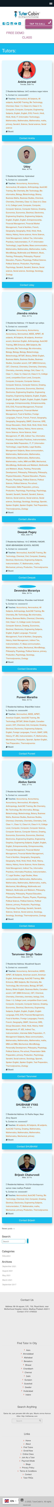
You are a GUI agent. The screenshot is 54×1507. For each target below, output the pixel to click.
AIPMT (38, 333)
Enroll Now (28, 1450)
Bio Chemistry (19, 190)
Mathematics (11, 120)
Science (24, 124)
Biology (19, 194)
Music (41, 252)
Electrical (30, 212)
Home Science (38, 234)
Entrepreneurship (34, 220)
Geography (10, 230)
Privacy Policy (28, 1467)
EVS (30, 113)
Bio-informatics (35, 348)
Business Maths (12, 198)
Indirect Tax (28, 238)
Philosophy (18, 256)
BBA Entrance (19, 344)
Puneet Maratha (27, 697)
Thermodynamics (13, 508)
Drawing (42, 209)
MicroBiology (11, 252)
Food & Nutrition (24, 227)
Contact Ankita (27, 138)
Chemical (10, 106)
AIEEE (31, 333)
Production (24, 263)
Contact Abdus (27, 925)
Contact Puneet (27, 753)
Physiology (27, 260)
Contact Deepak (27, 577)
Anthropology (33, 187)
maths (43, 120)
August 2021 (7, 1270)
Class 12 (28, 201)
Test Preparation (40, 505)
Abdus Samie (27, 782)
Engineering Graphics (15, 216)
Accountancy (21, 183)
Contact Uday (27, 284)
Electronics (39, 212)
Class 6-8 (27, 106)
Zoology (9, 274)
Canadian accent (20, 363)
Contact (28, 1474)
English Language (20, 633)
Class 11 (9, 374)
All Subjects (32, 98)
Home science (25, 234)
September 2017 (9, 1284)
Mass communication (38, 245)
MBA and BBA (29, 461)
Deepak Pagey (27, 532)
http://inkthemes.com (29, 1416)
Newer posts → (8, 1228)
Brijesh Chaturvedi (27, 1175)
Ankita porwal (27, 82)
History (9, 234)
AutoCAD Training (21, 102)
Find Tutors (28, 1447)
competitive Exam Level (21, 377)
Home (28, 1440)
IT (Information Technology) (27, 117)
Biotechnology (28, 194)
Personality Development (16, 1047)
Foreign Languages (21, 732)
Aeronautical (21, 98)
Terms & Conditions (28, 1470)
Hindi (42, 113)
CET (7, 366)
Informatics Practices (23, 439)
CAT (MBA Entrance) (36, 363)
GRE (43, 421)
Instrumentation (21, 241)
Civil (32, 370)
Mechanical (41, 461)
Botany (38, 194)
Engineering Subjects (33, 216)
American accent (30, 974)
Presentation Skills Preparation (18, 487)
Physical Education (13, 476)
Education (6, 1256)
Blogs (28, 1464)
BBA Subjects (31, 344)
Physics (18, 260)
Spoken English (12, 505)
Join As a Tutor (28, 1457)
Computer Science (13, 209)
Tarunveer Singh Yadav (27, 954)
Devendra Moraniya (27, 590)
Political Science (39, 260)
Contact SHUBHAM (27, 1146)
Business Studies (27, 198)
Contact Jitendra (27, 519)
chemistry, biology (22, 370)
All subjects (22, 187)
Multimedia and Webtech (27, 252)
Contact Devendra (27, 668)
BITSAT (21, 355)
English (17, 113)
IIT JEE (21, 436)
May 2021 (6, 1275)
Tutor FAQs (28, 1477)
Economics (10, 212)
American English (19, 341)
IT (29, 241)
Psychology (35, 263)
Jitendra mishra (27, 313)
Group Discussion (13, 425)
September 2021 (9, 1266)
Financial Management (15, 223)
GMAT (28, 421)
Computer (10, 109)
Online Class (28, 1454)
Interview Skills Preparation (17, 443)
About (28, 1443)
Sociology (30, 271)
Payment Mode (28, 1460)
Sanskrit (16, 124)
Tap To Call (37, 23)
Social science (34, 124)
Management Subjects (15, 450)
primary (9, 124)
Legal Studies (22, 245)
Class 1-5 (19, 106)
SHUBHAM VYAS (27, 1104)
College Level (16, 205)
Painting (9, 256)
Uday (27, 166)
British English (38, 355)
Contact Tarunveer (27, 1076)
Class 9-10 (37, 106)
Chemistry (10, 201)
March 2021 (7, 1280)
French (36, 113)
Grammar (36, 421)
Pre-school (32, 483)
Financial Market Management (30, 853)
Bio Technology (36, 102)
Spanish (43, 501)
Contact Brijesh (27, 1220)
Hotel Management (14, 238)
